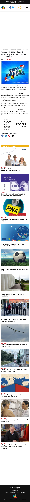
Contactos (15, 490)
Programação (15, 489)
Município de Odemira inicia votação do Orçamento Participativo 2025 (13, 169)
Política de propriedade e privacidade (15, 492)
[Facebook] (10, 7)
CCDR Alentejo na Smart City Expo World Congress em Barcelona (14, 320)
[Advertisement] (15, 28)
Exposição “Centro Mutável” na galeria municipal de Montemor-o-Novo (13, 194)
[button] (19, 7)
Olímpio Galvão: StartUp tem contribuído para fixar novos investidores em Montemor (14, 446)
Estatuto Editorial (15, 487)
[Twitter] (13, 7)
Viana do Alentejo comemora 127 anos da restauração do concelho (14, 395)
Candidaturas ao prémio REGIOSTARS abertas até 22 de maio (12, 245)
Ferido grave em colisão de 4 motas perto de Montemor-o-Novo (14, 370)
